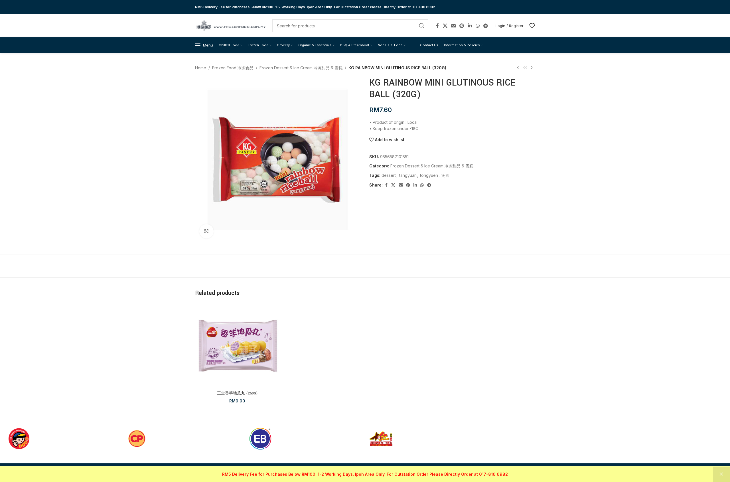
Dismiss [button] (721, 474)
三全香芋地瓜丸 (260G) (237, 393)
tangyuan (408, 175)
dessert (389, 175)
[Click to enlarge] (206, 231)
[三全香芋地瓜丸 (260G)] (237, 345)
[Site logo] (230, 25)
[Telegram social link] (486, 25)
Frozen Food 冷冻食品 (233, 67)
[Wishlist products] (532, 25)
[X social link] (445, 25)
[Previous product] (517, 67)
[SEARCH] (421, 25)
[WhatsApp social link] (477, 25)
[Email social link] (453, 25)
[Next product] (531, 67)
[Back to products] (524, 67)
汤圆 (445, 175)
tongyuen (429, 175)
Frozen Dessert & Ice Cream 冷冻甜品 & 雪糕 (300, 67)
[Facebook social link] (437, 25)
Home (200, 67)
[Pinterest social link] (462, 25)
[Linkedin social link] (470, 25)
